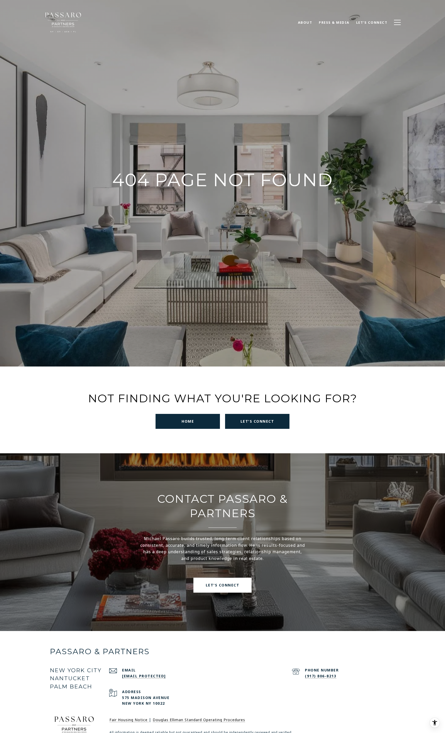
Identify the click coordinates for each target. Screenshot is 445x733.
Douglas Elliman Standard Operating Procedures (199, 719)
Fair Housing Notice (129, 719)
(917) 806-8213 (320, 676)
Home (188, 421)
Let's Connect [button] (257, 421)
